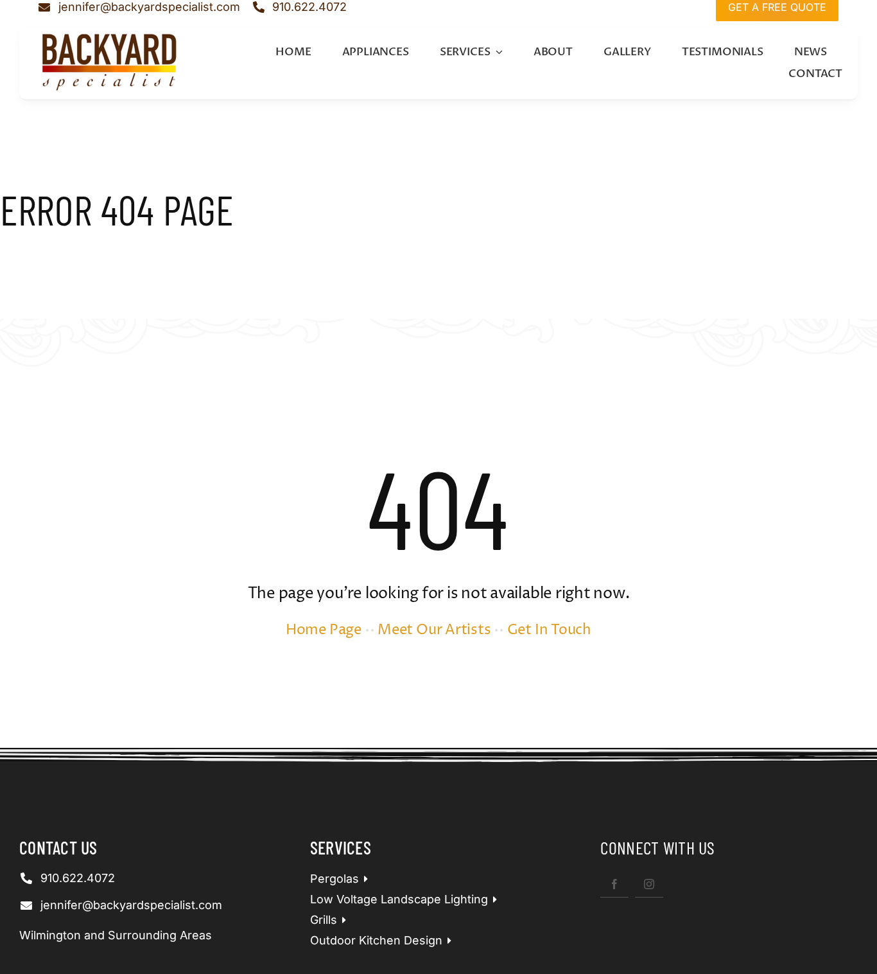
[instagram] (649, 884)
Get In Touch (549, 630)
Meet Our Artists (434, 630)
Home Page (323, 630)
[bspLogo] (110, 35)
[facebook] (614, 884)
